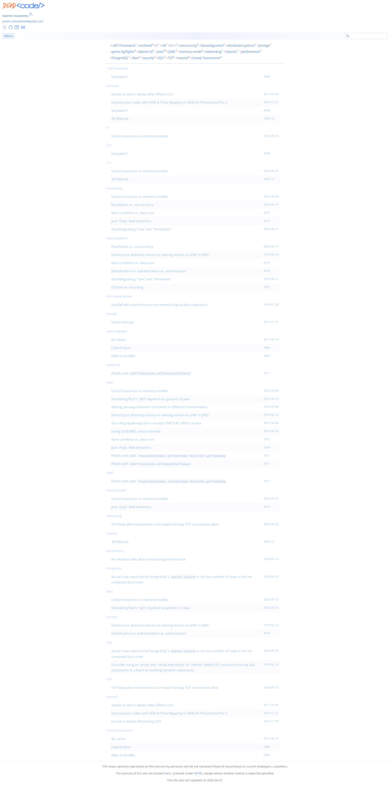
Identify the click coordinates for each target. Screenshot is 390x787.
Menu (8, 36)
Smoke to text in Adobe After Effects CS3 (142, 94)
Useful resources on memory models (139, 136)
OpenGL (232, 51)
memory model (191, 51)
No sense (118, 339)
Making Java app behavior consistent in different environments (159, 407)
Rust (136, 58)
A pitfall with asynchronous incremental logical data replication (159, 304)
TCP (171, 58)
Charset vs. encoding (127, 287)
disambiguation (213, 45)
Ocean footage (122, 322)
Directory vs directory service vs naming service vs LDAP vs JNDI (160, 255)
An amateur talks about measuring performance (148, 559)
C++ (173, 45)
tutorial (183, 58)
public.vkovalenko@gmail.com (22, 21)
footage (265, 45)
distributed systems (242, 45)
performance (251, 51)
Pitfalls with (150, 373)
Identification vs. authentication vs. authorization (148, 271)
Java (161, 51)
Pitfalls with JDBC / (168, 455)
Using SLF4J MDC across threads (135, 431)
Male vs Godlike (123, 356)
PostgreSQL (121, 58)
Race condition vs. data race (132, 213)
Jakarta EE (146, 51)
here (167, 773)
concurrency (189, 45)
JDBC (173, 51)
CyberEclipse (121, 348)
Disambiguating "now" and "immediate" (141, 229)
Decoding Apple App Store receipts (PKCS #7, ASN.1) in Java (156, 423)
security (149, 58)
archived (146, 45)
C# (164, 45)
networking (214, 51)
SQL (161, 58)
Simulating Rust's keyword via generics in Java (150, 399)
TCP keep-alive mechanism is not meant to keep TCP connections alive (164, 524)
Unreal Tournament (206, 58)
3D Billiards (120, 118)
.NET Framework (124, 45)
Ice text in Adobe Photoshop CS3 (136, 721)
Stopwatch (119, 77)
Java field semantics (131, 221)
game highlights (124, 51)
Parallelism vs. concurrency (132, 205)
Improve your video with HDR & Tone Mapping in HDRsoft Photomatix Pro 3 (169, 102)
